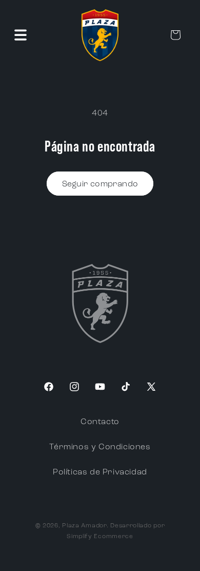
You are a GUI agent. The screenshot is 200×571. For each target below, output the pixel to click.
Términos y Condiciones (99, 447)
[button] (20, 35)
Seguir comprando (100, 184)
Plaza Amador (84, 526)
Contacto (100, 422)
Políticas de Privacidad (100, 472)
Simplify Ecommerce (100, 537)
